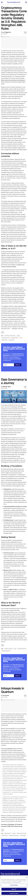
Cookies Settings (14, 885)
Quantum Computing (14, 835)
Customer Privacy (8, 648)
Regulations (4, 339)
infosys (14, 833)
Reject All (14, 889)
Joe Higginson (7, 32)
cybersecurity (4, 736)
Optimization (5, 835)
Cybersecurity (7, 833)
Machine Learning (21, 833)
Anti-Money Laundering (9, 335)
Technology (22, 835)
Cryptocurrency (14, 337)
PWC (19, 416)
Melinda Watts (7, 386)
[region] (14, 885)
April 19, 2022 (4, 388)
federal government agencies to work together (12, 80)
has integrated (8, 748)
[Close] (26, 877)
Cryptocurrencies (6, 337)
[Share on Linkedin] (25, 32)
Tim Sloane (6, 695)
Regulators (11, 339)
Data (15, 648)
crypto (18, 335)
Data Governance (22, 648)
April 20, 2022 (4, 33)
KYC (21, 337)
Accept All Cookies (14, 893)
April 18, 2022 (4, 697)
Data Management (6, 650)
